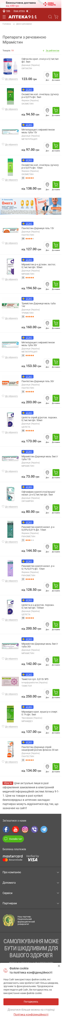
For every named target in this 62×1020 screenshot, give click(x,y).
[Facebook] (6, 829)
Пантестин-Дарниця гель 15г (38, 228)
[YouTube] (15, 829)
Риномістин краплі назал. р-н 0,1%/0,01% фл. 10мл (38, 567)
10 (23, 430)
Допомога (9, 882)
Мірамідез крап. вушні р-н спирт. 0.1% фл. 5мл (40, 713)
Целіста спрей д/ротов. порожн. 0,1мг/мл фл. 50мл (40, 419)
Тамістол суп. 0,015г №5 (35, 679)
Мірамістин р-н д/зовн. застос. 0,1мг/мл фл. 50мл (39, 266)
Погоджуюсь (59, 966)
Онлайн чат (15, 839)
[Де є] (47, 75)
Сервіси (7, 893)
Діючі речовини (24, 24)
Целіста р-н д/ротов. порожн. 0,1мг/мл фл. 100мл (38, 606)
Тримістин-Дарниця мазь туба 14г (39, 305)
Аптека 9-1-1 (22, 16)
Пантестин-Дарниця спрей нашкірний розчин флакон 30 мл (40, 748)
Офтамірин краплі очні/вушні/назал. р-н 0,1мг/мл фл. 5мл (38, 493)
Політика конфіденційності (31, 1014)
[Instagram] (25, 829)
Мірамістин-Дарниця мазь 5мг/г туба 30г (40, 645)
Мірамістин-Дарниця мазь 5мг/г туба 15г (40, 458)
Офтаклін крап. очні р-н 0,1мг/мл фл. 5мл (40, 60)
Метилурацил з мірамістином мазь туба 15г (38, 131)
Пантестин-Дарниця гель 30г (38, 381)
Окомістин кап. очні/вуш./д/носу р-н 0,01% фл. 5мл (40, 95)
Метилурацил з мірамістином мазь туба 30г (38, 344)
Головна (7, 24)
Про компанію (12, 872)
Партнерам (10, 903)
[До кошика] (56, 75)
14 (23, 238)
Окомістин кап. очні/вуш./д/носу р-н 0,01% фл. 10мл (40, 166)
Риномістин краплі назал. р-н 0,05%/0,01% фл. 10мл (38, 528)
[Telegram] (43, 829)
